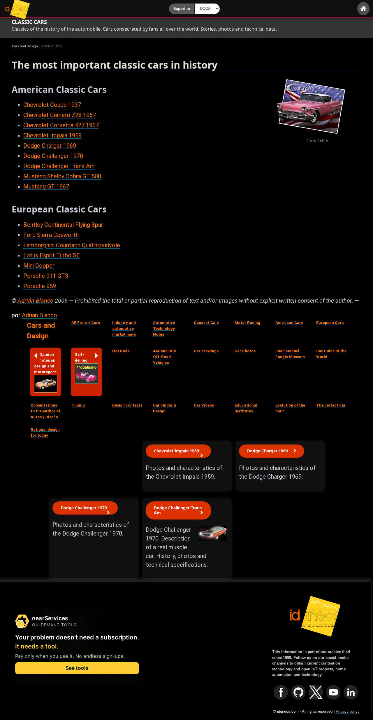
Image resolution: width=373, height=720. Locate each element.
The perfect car (331, 405)
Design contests (127, 405)
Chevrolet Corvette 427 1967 (61, 125)
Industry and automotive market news (124, 328)
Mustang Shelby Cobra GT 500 (62, 176)
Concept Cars (206, 322)
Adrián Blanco (35, 300)
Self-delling (81, 357)
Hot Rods (120, 351)
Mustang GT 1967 (46, 186)
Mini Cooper (38, 265)
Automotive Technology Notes (164, 328)
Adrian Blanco (39, 315)
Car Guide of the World (331, 354)
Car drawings (206, 351)
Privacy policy (348, 711)
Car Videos (204, 405)
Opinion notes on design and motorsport (45, 363)
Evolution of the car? (290, 408)
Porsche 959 (39, 286)
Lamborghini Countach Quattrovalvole (71, 245)
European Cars (330, 322)
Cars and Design (41, 330)
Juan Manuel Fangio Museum (290, 354)
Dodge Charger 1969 (49, 145)
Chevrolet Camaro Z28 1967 (59, 114)
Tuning (78, 405)
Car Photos (245, 351)
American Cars (289, 322)
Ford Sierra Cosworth (51, 234)
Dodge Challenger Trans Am (59, 166)
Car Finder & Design (164, 408)
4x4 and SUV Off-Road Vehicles (164, 357)
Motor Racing (247, 322)
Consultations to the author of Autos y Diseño (45, 411)
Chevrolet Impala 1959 (52, 135)
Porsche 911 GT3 (45, 275)
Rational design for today (45, 432)
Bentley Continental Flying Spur (63, 224)
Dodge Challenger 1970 (53, 155)
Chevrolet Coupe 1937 (52, 104)
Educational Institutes (246, 408)
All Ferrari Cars (85, 322)
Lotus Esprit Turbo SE (51, 255)
